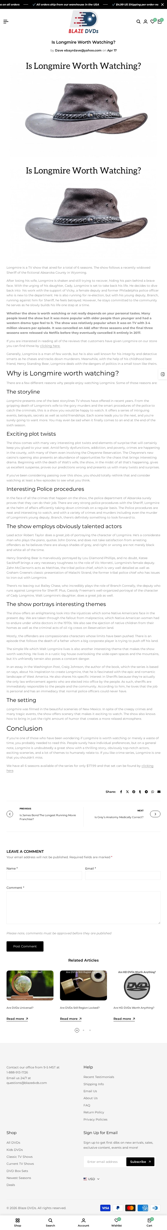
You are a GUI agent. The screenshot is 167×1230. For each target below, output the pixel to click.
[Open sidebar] (162, 374)
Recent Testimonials (99, 1077)
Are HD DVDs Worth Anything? (134, 1007)
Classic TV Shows (20, 1157)
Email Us (90, 1091)
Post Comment (25, 946)
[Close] (161, 4)
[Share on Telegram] (146, 791)
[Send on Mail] (158, 791)
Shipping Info (94, 1084)
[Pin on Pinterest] (133, 791)
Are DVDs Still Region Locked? (80, 1007)
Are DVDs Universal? (20, 1007)
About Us (91, 1098)
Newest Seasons (19, 1178)
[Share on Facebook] (121, 791)
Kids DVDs (15, 1150)
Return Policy (94, 1112)
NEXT (140, 810)
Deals (11, 1185)
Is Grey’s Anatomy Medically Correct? (119, 817)
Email (90, 868)
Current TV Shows (20, 1164)
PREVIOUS (25, 808)
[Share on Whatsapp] (152, 791)
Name (12, 868)
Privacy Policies (95, 1119)
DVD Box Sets (17, 1171)
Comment (15, 888)
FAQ (87, 1105)
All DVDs (13, 1143)
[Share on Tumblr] (140, 791)
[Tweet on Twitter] (127, 791)
